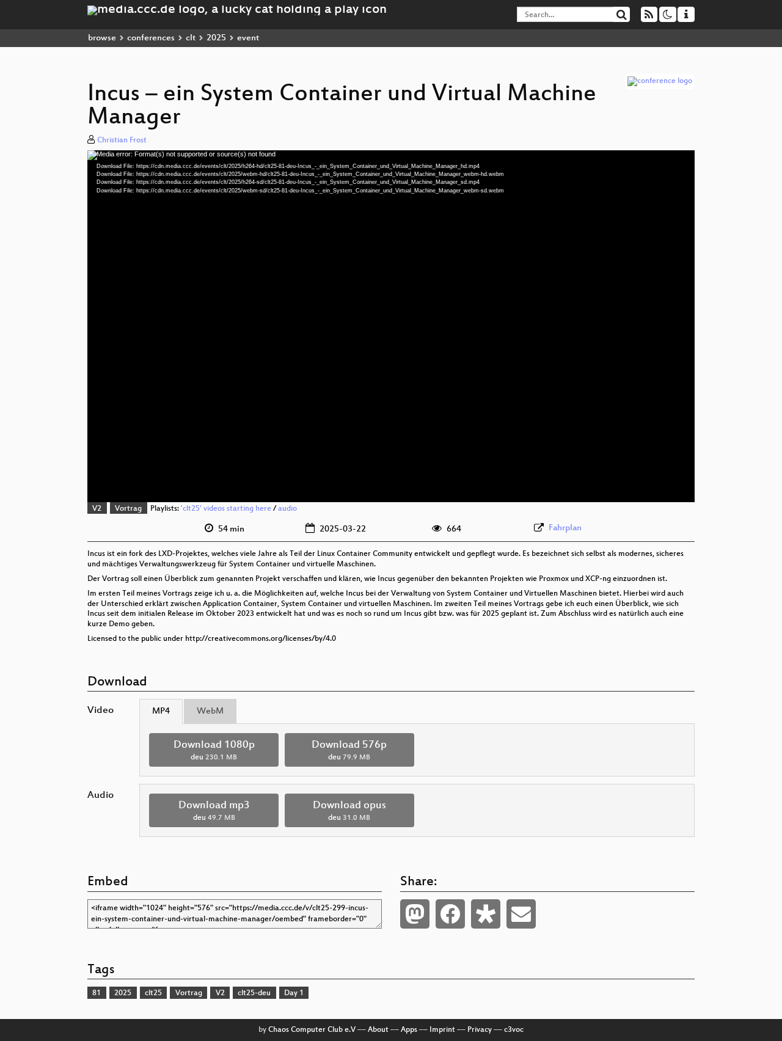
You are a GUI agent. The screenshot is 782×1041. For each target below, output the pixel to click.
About (378, 1030)
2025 (216, 38)
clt (191, 38)
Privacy (479, 1030)
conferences (151, 38)
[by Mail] (521, 914)
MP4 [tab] (161, 711)
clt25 (153, 993)
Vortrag (128, 509)
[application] (391, 326)
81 (96, 993)
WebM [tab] (210, 711)
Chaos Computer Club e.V (312, 1030)
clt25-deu (254, 993)
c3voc (514, 1030)
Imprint (442, 1030)
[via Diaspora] (485, 914)
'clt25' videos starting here (226, 509)
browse (102, 38)
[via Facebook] (450, 914)
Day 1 (294, 993)
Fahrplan (565, 528)
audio (287, 509)
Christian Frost (122, 140)
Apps (409, 1030)
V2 (96, 509)
